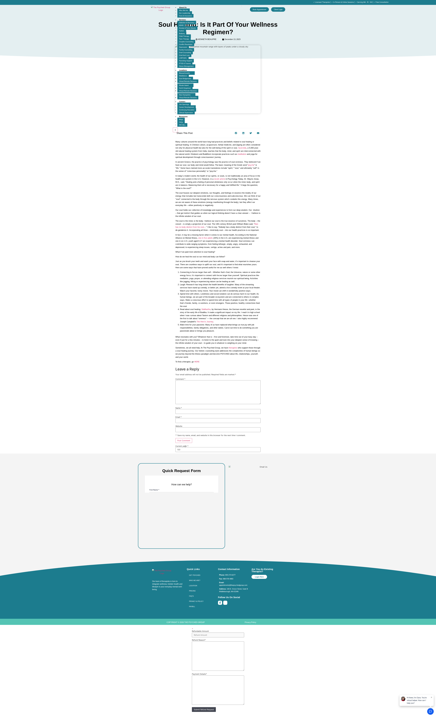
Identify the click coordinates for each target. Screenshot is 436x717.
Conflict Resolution (185, 44)
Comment (180, 379)
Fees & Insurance (185, 16)
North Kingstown (185, 88)
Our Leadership (184, 13)
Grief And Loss (184, 55)
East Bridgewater (185, 78)
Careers (182, 102)
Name (178, 408)
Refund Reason (199, 640)
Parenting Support (185, 61)
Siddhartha (206, 309)
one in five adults (205, 238)
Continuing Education (186, 110)
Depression (183, 47)
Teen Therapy (184, 39)
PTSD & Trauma (185, 63)
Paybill (192, 606)
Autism (181, 31)
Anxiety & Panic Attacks (187, 28)
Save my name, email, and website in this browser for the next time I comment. (211, 435)
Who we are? (194, 580)
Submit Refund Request (204, 709)
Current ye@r (181, 446)
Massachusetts (184, 73)
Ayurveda (242, 148)
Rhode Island (184, 85)
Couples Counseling (186, 42)
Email (178, 417)
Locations (183, 70)
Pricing (192, 591)
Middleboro (183, 76)
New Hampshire (185, 95)
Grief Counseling (185, 52)
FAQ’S (191, 596)
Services (182, 20)
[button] (235, 133)
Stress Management (186, 66)
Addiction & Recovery (186, 22)
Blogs (181, 119)
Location (193, 586)
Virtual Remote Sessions (188, 81)
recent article (219, 179)
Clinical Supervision (186, 112)
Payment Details (199, 674)
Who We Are (183, 10)
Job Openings (184, 104)
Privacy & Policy (196, 601)
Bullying (182, 33)
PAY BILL (182, 125)
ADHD (181, 25)
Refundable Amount (200, 631)
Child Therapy (184, 36)
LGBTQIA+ (183, 58)
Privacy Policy (250, 622)
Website (178, 426)
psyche (251, 165)
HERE (197, 362)
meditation (242, 154)
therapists (233, 348)
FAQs (181, 122)
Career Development (186, 107)
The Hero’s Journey (205, 322)
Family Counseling (185, 50)
